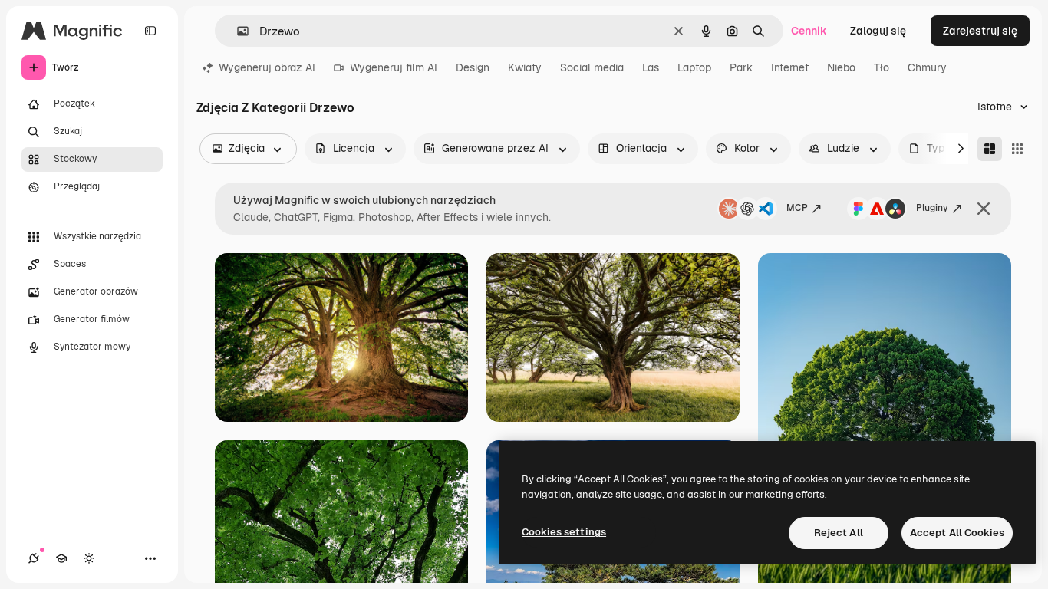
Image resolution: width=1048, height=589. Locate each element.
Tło (881, 67)
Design (472, 67)
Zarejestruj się (980, 31)
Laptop (694, 67)
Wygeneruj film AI (393, 67)
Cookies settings (564, 531)
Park (741, 67)
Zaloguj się (878, 31)
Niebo (841, 67)
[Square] (1017, 149)
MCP (797, 208)
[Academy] (61, 558)
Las (650, 67)
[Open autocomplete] (237, 31)
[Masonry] (989, 149)
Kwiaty (525, 67)
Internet (790, 67)
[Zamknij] (983, 208)
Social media (592, 67)
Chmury (927, 67)
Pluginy (932, 208)
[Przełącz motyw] (89, 558)
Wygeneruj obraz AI (267, 67)
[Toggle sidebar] (150, 30)
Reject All (838, 532)
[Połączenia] (33, 558)
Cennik (809, 31)
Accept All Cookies (957, 532)
